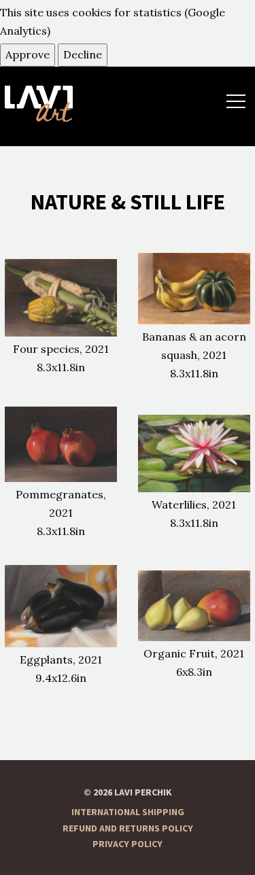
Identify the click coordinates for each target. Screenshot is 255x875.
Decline (82, 54)
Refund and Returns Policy (128, 829)
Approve (27, 54)
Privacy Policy (127, 844)
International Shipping (127, 812)
